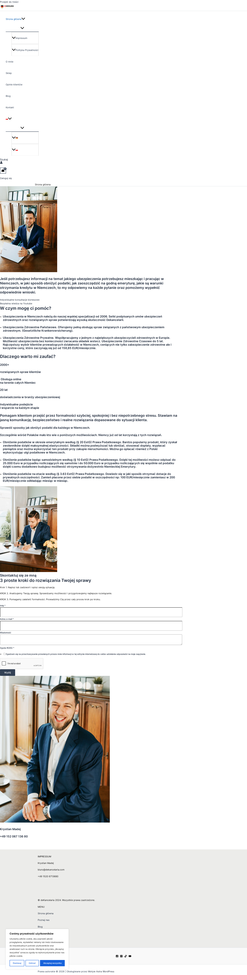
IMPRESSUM (44, 856)
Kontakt (10, 107)
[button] (23, 19)
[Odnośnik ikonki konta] (1, 163)
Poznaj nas (43, 920)
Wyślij (7, 672)
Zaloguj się (6, 178)
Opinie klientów (14, 84)
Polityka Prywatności (27, 50)
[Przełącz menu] (22, 28)
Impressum (21, 38)
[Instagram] (121, 956)
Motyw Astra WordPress (101, 971)
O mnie (9, 61)
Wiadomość (5, 632)
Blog (8, 96)
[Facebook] (117, 956)
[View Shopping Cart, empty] (3, 170)
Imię (2, 605)
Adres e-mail (7, 619)
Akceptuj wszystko (52, 963)
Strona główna (13, 19)
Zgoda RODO (7, 648)
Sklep (9, 73)
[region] (37, 949)
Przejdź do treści (9, 1)
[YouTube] (130, 956)
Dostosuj (17, 963)
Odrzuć (32, 963)
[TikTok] (125, 956)
